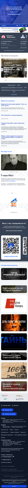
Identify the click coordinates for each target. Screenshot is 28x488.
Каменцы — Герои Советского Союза (15, 442)
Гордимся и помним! (13, 420)
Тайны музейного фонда (6, 445)
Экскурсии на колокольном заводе (17, 427)
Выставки (3, 418)
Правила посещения (14, 432)
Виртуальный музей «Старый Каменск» (9, 441)
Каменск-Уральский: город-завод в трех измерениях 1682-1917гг (13, 419)
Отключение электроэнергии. (11, 115)
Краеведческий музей (11, 256)
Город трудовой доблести (21, 441)
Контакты (3, 437)
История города (4, 47)
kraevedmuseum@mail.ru (6, 462)
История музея (6, 151)
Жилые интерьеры (6, 420)
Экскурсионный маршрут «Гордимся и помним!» (18, 426)
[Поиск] (19, 25)
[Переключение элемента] (5, 80)
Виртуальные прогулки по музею (8, 422)
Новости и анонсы (8, 101)
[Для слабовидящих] (17, 25)
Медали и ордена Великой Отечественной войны (10, 443)
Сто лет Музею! (5, 442)
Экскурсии (3, 424)
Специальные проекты (9, 265)
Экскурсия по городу (6, 426)
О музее (11, 429)
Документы (23, 432)
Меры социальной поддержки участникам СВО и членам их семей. (12, 137)
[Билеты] (22, 25)
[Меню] (26, 25)
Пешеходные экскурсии (6, 427)
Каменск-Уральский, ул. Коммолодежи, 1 (7, 455)
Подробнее (14, 94)
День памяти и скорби (17, 444)
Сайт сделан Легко (14, 477)
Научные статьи (4, 429)
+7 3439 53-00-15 (6, 459)
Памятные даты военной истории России (19, 421)
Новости (16, 429)
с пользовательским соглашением (16, 483)
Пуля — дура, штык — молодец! (8, 444)
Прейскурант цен (5, 432)
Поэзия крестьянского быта (7, 421)
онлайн (15, 29)
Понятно (14, 486)
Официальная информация (7, 434)
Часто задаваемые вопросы (21, 434)
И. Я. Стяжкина (11, 181)
